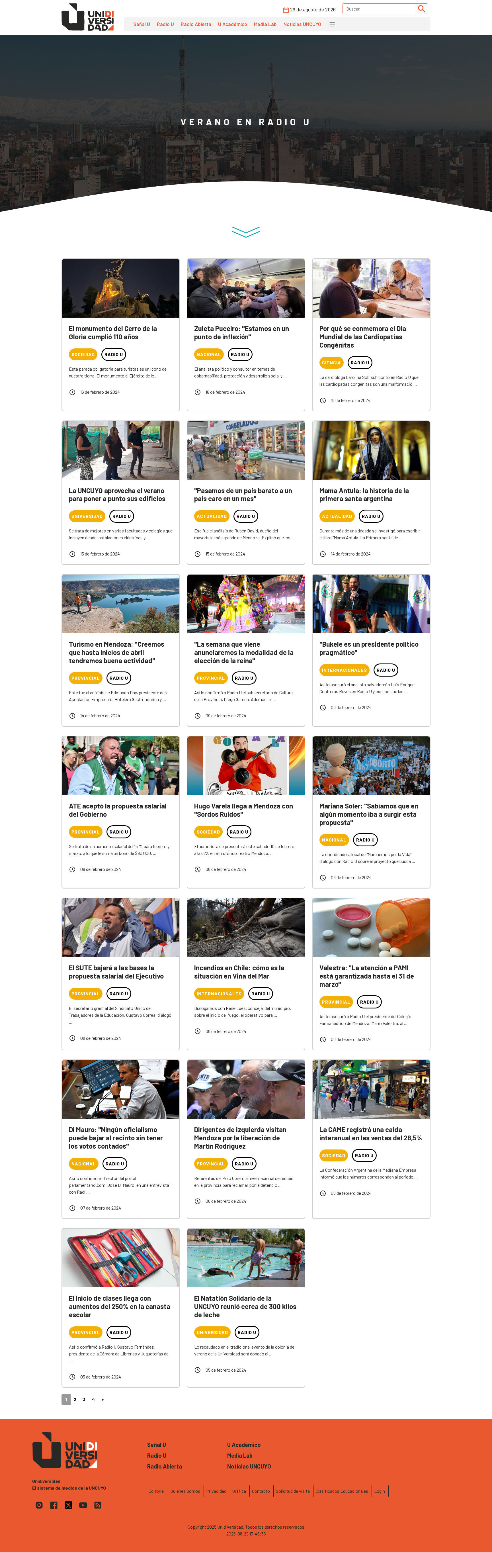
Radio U (165, 24)
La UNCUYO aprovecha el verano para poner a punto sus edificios (117, 494)
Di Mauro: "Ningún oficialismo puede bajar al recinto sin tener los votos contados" (116, 1137)
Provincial (85, 678)
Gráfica (239, 1491)
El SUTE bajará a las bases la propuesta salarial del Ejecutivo (116, 971)
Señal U (141, 24)
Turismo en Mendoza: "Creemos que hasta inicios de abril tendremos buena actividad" (116, 652)
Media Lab (265, 24)
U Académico (232, 24)
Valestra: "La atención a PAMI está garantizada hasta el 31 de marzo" (366, 975)
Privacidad (216, 1491)
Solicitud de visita (293, 1491)
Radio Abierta (196, 24)
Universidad (87, 516)
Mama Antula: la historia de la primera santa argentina (364, 494)
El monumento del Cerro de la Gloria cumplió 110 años (113, 332)
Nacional (209, 354)
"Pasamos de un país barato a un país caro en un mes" (243, 494)
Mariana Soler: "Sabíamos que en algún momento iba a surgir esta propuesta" (368, 814)
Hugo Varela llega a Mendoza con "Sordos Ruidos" (243, 810)
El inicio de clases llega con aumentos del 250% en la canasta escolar (119, 1306)
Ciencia (331, 362)
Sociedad (83, 354)
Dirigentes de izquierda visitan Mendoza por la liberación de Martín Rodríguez (240, 1137)
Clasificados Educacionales (342, 1491)
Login (379, 1491)
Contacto (261, 1491)
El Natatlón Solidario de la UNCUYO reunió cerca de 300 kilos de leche (245, 1306)
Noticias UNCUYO (302, 24)
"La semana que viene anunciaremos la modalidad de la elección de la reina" (244, 652)
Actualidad (212, 516)
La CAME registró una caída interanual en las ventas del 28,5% (370, 1133)
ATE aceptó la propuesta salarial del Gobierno (118, 810)
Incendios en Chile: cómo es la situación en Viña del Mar (239, 971)
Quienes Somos (185, 1491)
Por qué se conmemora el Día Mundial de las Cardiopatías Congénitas (362, 336)
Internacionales (344, 670)
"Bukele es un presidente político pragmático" (369, 648)
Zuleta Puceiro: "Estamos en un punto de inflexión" (241, 332)
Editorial (156, 1491)
